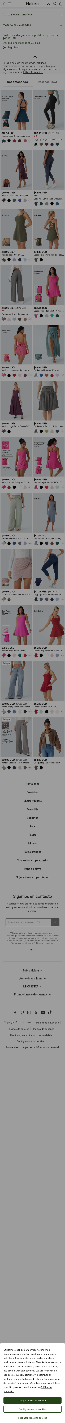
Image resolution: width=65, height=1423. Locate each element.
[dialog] (32, 711)
